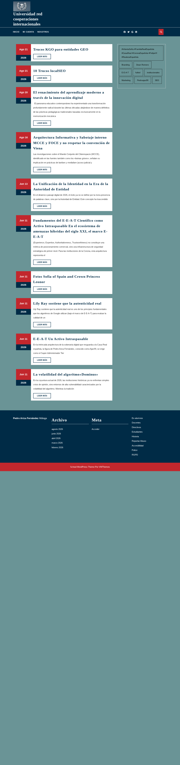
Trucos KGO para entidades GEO (60, 49)
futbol (137, 72)
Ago (21, 49)
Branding (126, 65)
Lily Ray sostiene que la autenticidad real (67, 303)
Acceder (95, 429)
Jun (22, 183)
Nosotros (43, 32)
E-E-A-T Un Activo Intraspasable (60, 339)
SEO (157, 80)
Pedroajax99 (142, 80)
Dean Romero (142, 65)
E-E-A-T (125, 72)
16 (26, 137)
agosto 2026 (57, 429)
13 (26, 183)
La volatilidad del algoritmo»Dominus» (65, 374)
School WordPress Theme (82, 467)
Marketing (126, 80)
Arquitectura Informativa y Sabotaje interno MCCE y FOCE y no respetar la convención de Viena (71, 142)
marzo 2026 (57, 443)
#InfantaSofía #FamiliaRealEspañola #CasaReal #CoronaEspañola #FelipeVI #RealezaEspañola (139, 53)
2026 (23, 57)
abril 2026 (56, 438)
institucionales (153, 72)
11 (26, 220)
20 (26, 92)
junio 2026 (56, 433)
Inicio (16, 32)
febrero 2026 (57, 447)
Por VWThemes (102, 467)
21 (26, 49)
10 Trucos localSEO (49, 71)
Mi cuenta (28, 32)
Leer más (44, 57)
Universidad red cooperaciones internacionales (27, 19)
